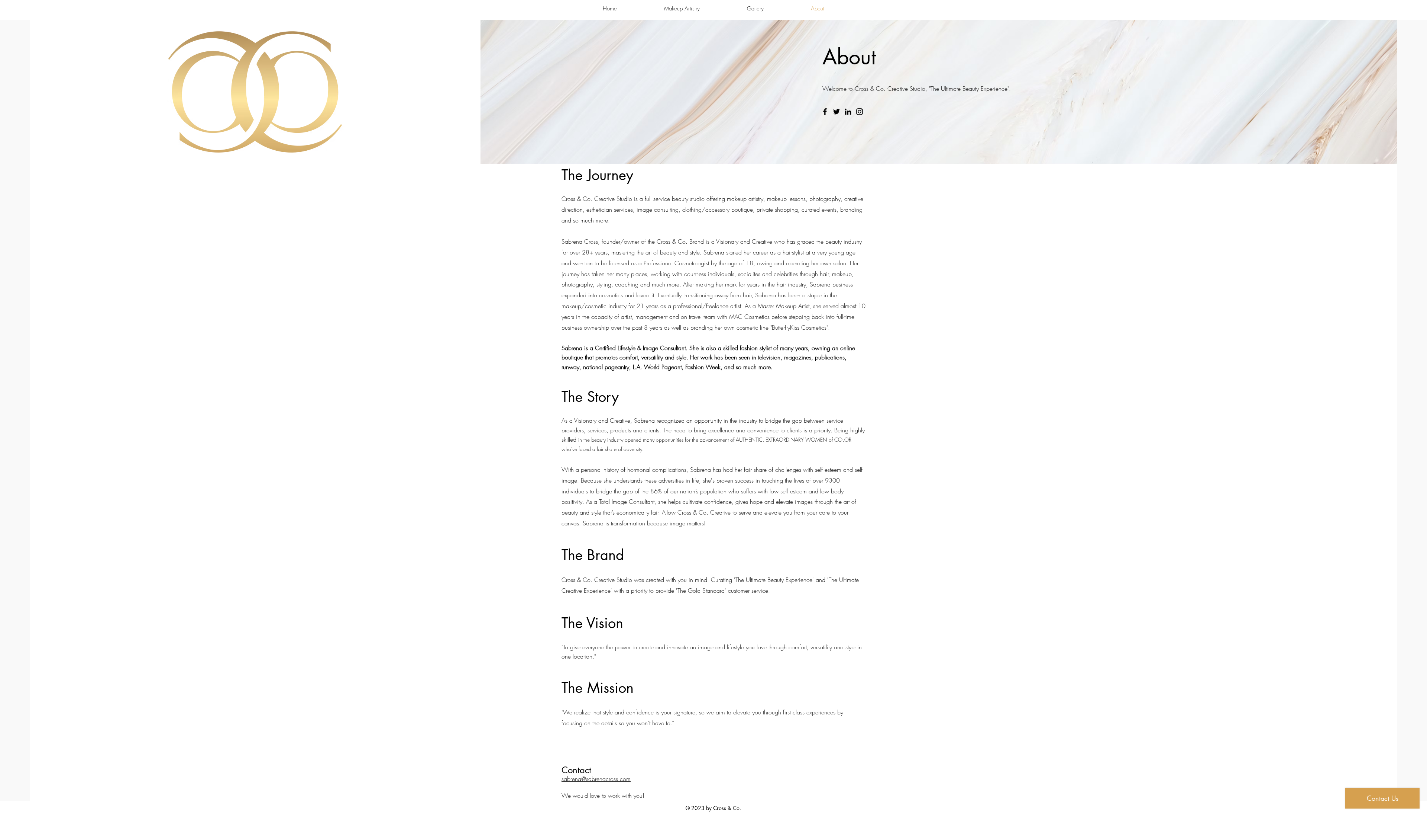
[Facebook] (825, 111)
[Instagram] (859, 111)
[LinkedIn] (848, 111)
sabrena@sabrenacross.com (596, 779)
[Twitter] (836, 111)
